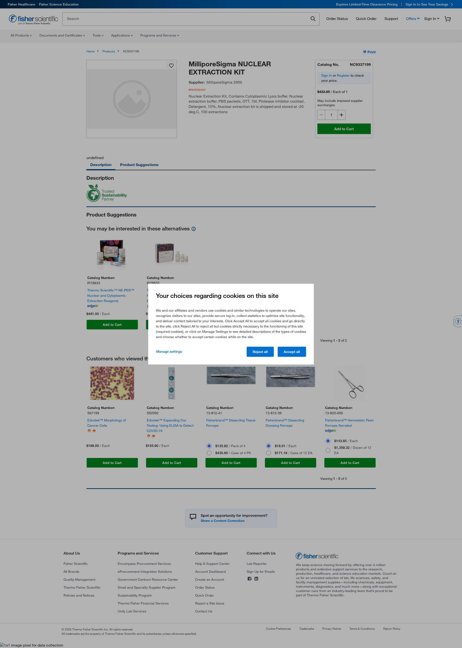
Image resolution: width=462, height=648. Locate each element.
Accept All (292, 352)
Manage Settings (169, 351)
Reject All (260, 352)
